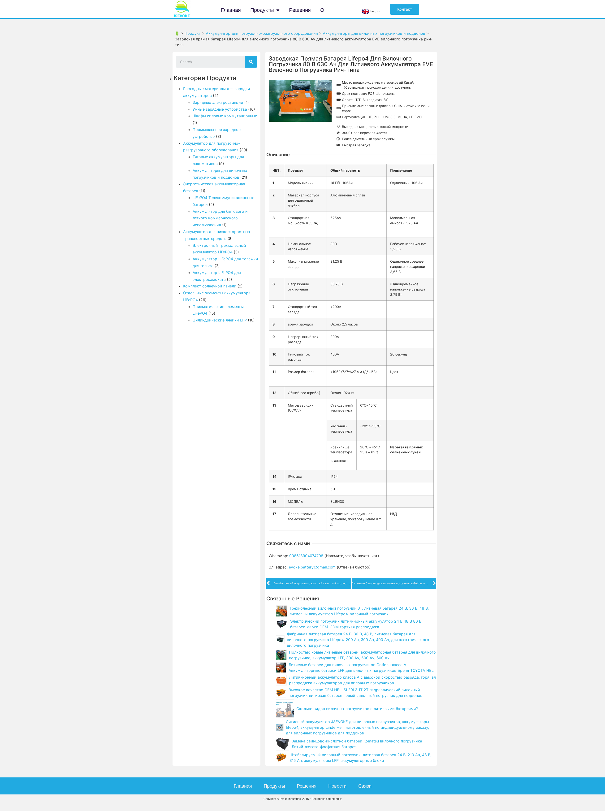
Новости (337, 786)
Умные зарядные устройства (220, 109)
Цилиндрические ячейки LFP (220, 320)
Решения (300, 10)
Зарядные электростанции (218, 102)
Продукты (262, 10)
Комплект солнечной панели (209, 286)
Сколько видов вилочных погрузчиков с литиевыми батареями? (357, 708)
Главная (231, 10)
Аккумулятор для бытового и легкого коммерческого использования (220, 218)
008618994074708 (306, 555)
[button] (404, 9)
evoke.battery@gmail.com (312, 567)
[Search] (251, 62)
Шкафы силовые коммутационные (225, 115)
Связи (365, 786)
